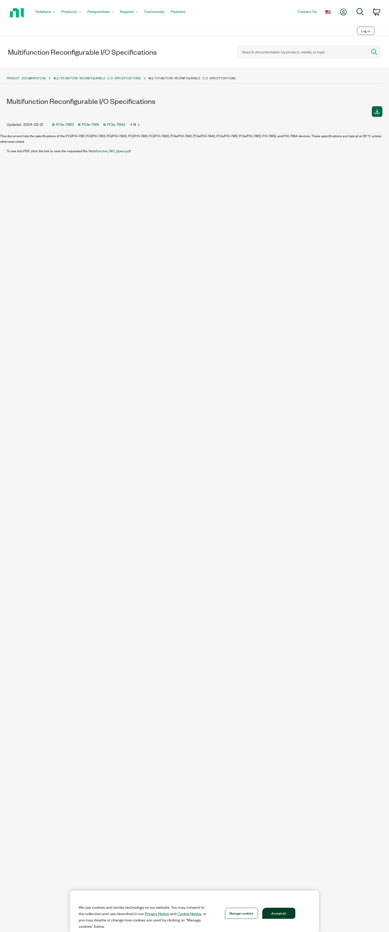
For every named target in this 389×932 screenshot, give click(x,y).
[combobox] (302, 52)
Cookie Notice (189, 913)
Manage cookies (241, 913)
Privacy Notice (157, 913)
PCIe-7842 (116, 124)
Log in (365, 30)
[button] (377, 111)
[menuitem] (45, 12)
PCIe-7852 (65, 124)
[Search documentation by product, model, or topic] (373, 52)
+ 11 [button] (133, 124)
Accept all (278, 913)
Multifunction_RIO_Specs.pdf (110, 150)
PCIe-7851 (90, 124)
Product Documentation (26, 78)
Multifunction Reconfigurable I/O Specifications (97, 78)
